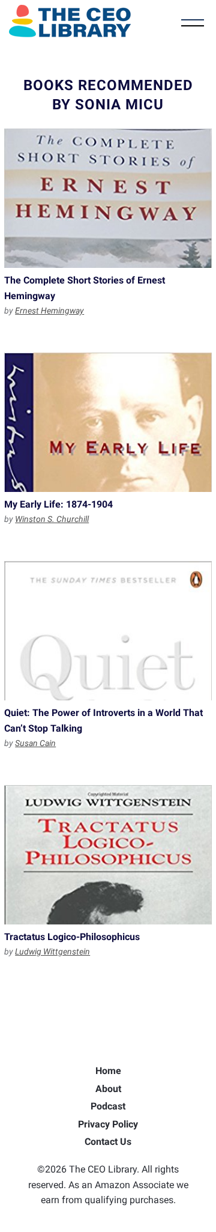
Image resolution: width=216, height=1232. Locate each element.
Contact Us (108, 1141)
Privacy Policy (108, 1124)
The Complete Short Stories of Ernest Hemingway (108, 198)
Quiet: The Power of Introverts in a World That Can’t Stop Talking (108, 630)
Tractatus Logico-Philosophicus (108, 854)
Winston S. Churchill (52, 519)
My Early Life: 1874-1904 (108, 422)
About (108, 1088)
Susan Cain (35, 743)
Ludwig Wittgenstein (52, 951)
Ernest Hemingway (49, 310)
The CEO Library (70, 21)
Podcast (108, 1106)
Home (108, 1070)
